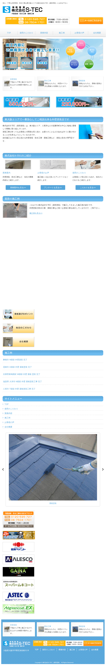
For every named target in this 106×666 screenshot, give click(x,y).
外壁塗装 (13, 79)
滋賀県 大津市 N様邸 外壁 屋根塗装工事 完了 (22, 381)
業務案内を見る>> (18, 187)
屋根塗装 (82, 81)
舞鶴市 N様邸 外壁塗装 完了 (15, 360)
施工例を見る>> (35, 213)
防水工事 (47, 81)
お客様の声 (9, 422)
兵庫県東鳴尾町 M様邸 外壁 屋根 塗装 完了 (21, 374)
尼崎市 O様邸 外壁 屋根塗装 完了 (17, 367)
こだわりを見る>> (88, 187)
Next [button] (103, 469)
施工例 (7, 418)
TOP (7, 404)
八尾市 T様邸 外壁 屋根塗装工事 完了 (19, 389)
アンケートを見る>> (53, 187)
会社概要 (8, 427)
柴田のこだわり (11, 409)
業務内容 (8, 413)
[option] (53, 469)
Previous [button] (3, 469)
